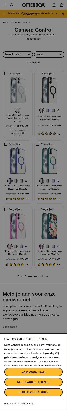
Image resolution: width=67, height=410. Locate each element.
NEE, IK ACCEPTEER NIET (33, 381)
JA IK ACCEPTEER (33, 371)
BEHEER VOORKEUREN (33, 392)
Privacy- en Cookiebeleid (19, 403)
